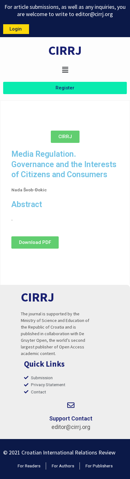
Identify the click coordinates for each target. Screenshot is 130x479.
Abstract (26, 204)
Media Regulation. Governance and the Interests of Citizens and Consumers (63, 164)
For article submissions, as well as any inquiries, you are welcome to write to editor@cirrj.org (65, 10)
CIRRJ (65, 50)
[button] (65, 70)
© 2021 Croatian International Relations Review (59, 452)
